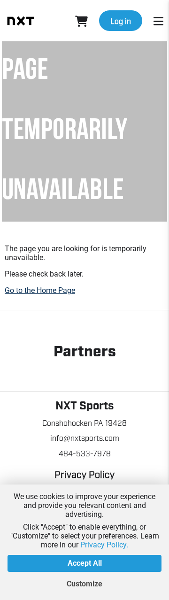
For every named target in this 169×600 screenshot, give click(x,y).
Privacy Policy (84, 473)
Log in (120, 20)
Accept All (85, 563)
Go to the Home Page (40, 290)
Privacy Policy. (104, 544)
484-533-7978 (85, 453)
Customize (84, 583)
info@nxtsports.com (84, 437)
